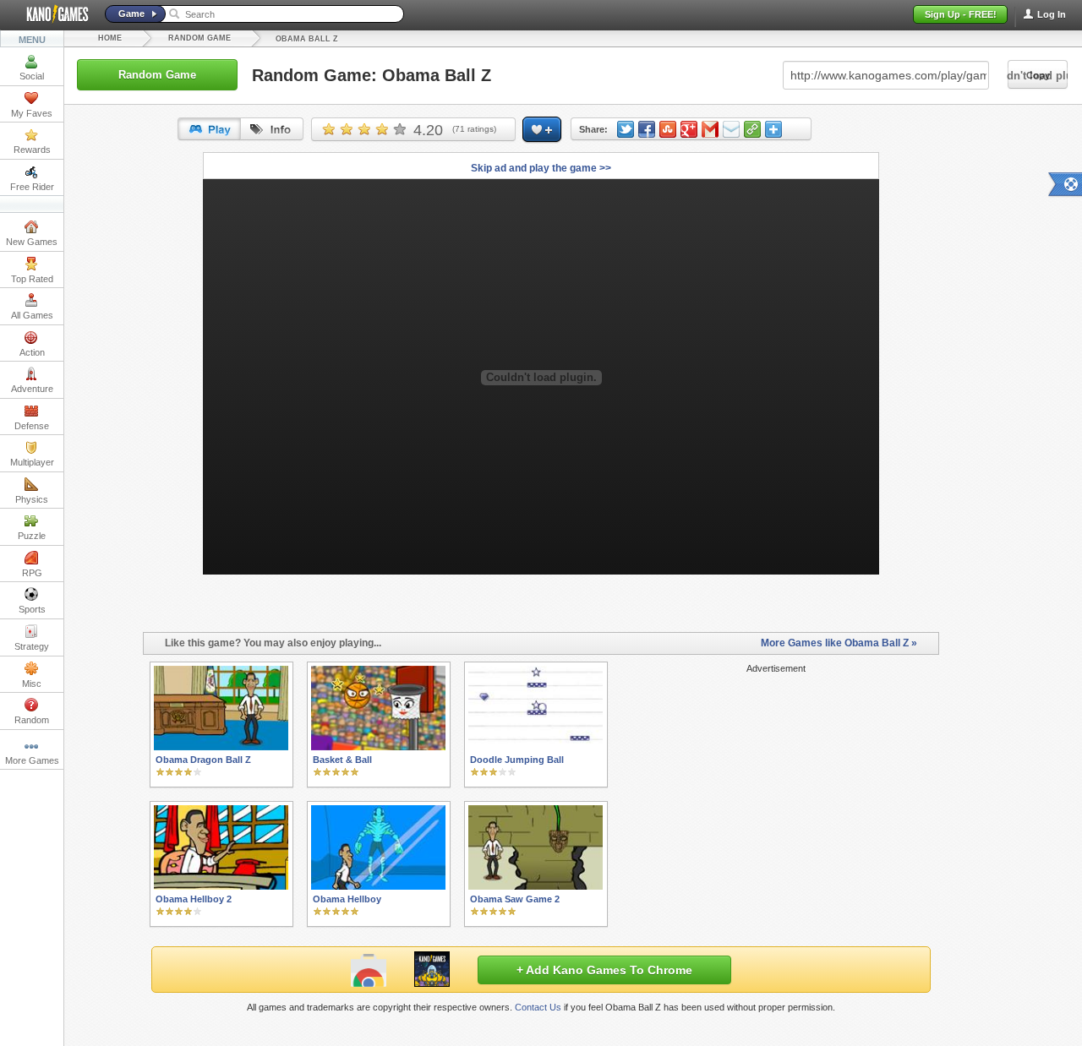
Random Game (199, 38)
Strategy (31, 646)
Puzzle (32, 536)
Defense (31, 426)
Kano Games (50, 14)
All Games (32, 315)
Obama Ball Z (307, 39)
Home (110, 38)
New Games (31, 242)
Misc (31, 683)
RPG (32, 573)
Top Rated (32, 279)
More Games (32, 760)
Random (31, 720)
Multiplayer (32, 462)
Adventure (32, 389)
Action (32, 352)
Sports (32, 609)
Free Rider (32, 187)
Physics (31, 499)
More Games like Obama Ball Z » (839, 643)
